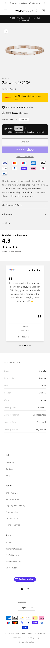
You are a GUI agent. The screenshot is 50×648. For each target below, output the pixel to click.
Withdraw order (13, 499)
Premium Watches (14, 561)
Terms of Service (13, 525)
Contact (9, 469)
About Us (10, 462)
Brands (9, 542)
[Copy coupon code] (25, 128)
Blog (8, 475)
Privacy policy (12, 512)
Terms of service (19, 638)
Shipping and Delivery (15, 505)
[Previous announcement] (5, 3)
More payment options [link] (25, 156)
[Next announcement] (45, 3)
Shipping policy (33, 638)
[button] (5, 11)
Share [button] (7, 223)
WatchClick (15, 633)
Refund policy (27, 633)
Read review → (25, 337)
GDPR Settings (12, 493)
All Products (11, 567)
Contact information (26, 642)
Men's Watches (12, 555)
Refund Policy (12, 518)
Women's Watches (14, 549)
